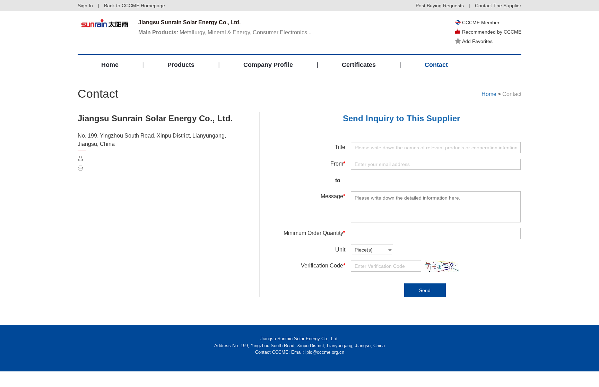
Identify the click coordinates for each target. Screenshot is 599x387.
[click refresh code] (440, 266)
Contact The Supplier (498, 5)
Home (110, 64)
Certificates (359, 64)
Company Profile (268, 64)
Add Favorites (477, 41)
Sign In (85, 5)
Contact (436, 64)
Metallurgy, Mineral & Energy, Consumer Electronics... (224, 32)
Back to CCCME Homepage (134, 5)
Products (180, 64)
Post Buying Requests (440, 5)
